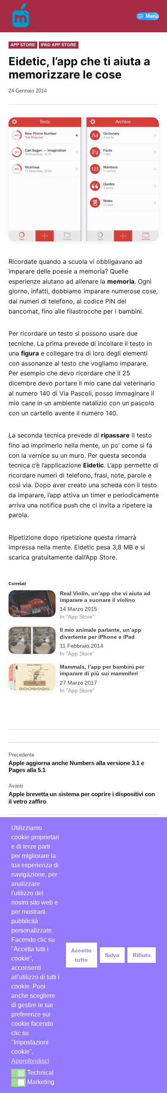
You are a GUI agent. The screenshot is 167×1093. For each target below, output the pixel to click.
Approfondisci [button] (30, 1061)
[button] (18, 1073)
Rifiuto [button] (142, 955)
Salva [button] (112, 955)
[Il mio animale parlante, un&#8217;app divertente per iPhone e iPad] (32, 642)
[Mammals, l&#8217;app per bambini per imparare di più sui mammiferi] (32, 679)
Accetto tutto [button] (81, 955)
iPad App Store (58, 44)
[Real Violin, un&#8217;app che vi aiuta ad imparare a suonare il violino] (32, 605)
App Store (22, 44)
